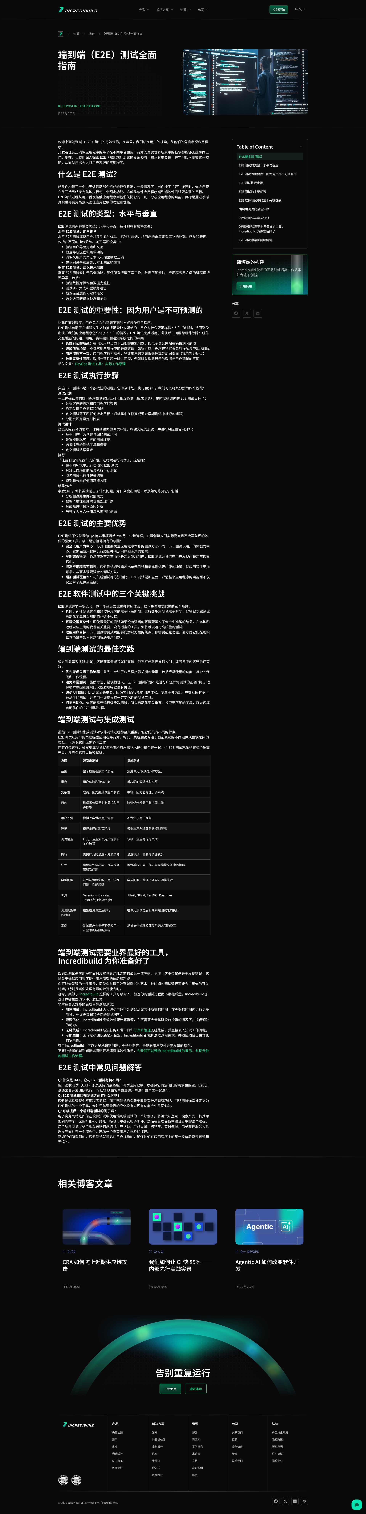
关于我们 (237, 1432)
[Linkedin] (295, 1501)
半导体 (156, 1461)
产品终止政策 (280, 1432)
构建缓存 (117, 1453)
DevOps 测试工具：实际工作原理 (100, 363)
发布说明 (197, 1468)
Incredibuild (89, 993)
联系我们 (237, 1461)
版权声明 (277, 1446)
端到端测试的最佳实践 (254, 209)
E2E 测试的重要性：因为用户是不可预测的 (268, 174)
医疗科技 (157, 1475)
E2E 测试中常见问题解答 (255, 240)
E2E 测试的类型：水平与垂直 (258, 165)
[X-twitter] (285, 1501)
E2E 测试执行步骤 (251, 182)
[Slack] (304, 1501)
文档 (194, 1461)
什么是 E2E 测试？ (251, 156)
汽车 (154, 1453)
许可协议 (277, 1453)
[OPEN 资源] (189, 9)
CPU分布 (117, 1461)
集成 (114, 1446)
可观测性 (117, 1468)
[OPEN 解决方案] (172, 9)
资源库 (196, 1439)
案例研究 (197, 1446)
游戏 (154, 1432)
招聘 (234, 1439)
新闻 (234, 1453)
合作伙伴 (237, 1446)
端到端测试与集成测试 (254, 217)
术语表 (196, 1453)
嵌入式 (156, 1468)
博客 (194, 1432)
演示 (114, 1439)
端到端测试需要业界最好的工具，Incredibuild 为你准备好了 (262, 228)
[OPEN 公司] (207, 9)
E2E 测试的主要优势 (252, 191)
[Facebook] (275, 1501)
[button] (301, 147)
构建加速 (117, 1432)
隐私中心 (277, 1461)
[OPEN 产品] (148, 9)
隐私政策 (277, 1439)
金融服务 (157, 1446)
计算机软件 (158, 1439)
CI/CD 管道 (142, 1029)
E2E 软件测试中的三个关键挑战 (260, 200)
